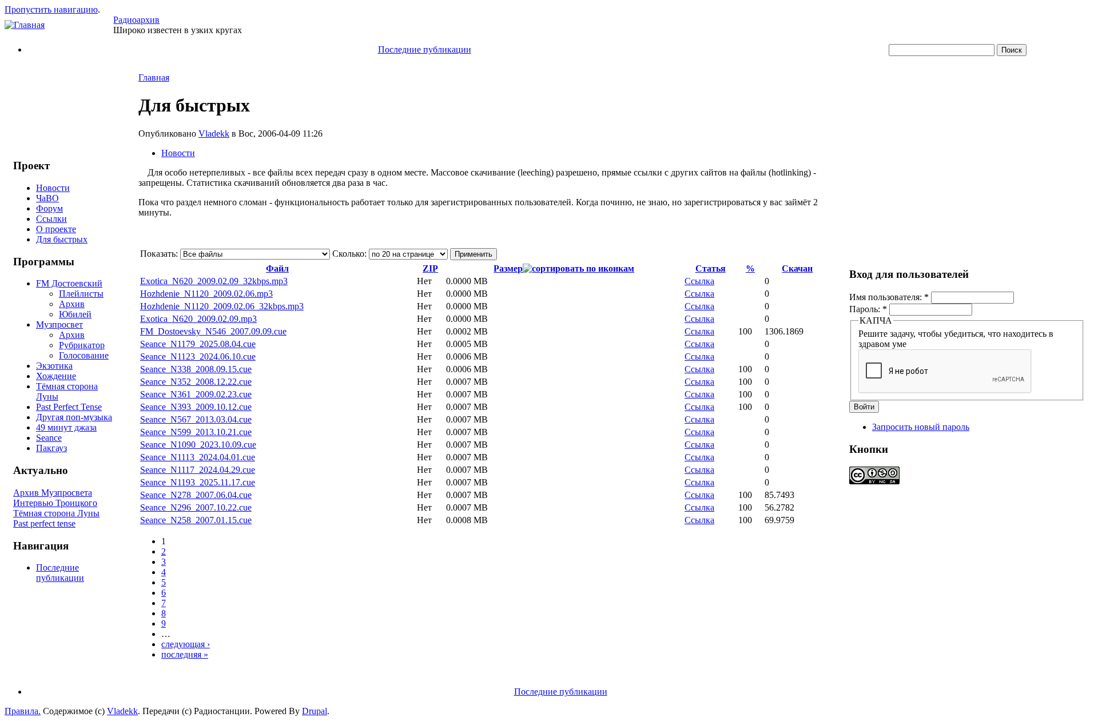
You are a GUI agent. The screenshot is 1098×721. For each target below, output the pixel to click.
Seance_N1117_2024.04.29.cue (197, 470)
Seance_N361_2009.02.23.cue (196, 394)
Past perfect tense (44, 523)
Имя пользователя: (889, 297)
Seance (49, 438)
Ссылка (699, 281)
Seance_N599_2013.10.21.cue (196, 432)
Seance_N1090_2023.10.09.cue (198, 444)
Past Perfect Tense (69, 407)
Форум (49, 208)
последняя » (184, 654)
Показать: (160, 253)
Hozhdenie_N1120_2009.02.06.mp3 (206, 293)
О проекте (56, 229)
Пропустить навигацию (51, 9)
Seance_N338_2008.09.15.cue (196, 369)
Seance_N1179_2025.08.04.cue (198, 344)
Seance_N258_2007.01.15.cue (196, 520)
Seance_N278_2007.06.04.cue (196, 495)
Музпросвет (59, 324)
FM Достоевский (69, 283)
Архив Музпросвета (52, 492)
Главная (153, 77)
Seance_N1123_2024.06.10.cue (198, 356)
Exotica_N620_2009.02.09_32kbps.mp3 (214, 281)
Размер (508, 268)
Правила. (23, 711)
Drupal (314, 711)
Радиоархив (136, 20)
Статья (710, 268)
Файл (277, 268)
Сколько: (350, 253)
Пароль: (868, 309)
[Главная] (25, 25)
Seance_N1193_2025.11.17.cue (197, 482)
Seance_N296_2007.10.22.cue (196, 507)
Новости (53, 188)
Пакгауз (51, 448)
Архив (72, 304)
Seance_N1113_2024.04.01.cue (197, 457)
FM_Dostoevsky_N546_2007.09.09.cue (213, 331)
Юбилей (75, 314)
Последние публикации (424, 49)
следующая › (185, 644)
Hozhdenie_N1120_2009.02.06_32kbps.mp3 (222, 306)
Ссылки (51, 219)
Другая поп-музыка (74, 417)
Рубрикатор (82, 345)
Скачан (797, 268)
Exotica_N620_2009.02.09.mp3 (198, 319)
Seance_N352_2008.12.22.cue (196, 382)
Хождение (56, 376)
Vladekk (213, 133)
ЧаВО (47, 198)
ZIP (430, 268)
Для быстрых (61, 239)
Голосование (84, 355)
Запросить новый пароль (920, 427)
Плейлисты (81, 293)
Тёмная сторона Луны (56, 513)
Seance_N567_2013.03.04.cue (196, 419)
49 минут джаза (66, 427)
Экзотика (54, 366)
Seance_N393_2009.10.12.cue (196, 407)
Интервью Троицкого (55, 503)
